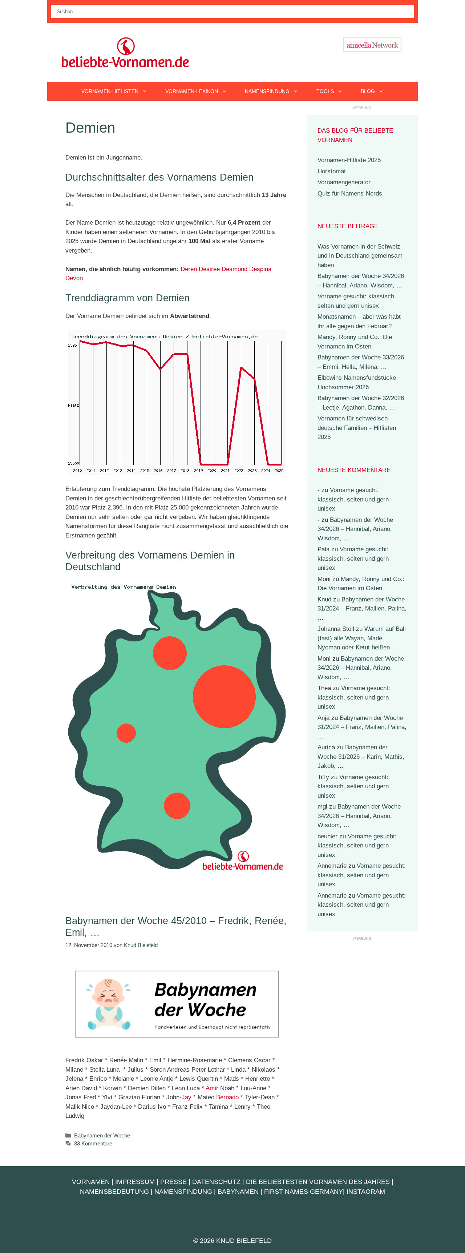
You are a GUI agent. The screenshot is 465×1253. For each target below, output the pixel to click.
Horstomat (332, 171)
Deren (189, 269)
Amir (212, 1088)
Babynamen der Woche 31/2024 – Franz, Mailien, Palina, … (362, 608)
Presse (173, 1181)
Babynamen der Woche (102, 1135)
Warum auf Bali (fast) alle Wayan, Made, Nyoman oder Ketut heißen (362, 638)
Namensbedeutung (114, 1191)
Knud (324, 599)
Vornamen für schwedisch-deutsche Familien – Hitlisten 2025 (357, 427)
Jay (186, 1097)
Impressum (135, 1181)
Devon (74, 278)
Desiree (209, 269)
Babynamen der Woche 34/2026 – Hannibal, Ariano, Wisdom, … (355, 529)
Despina (260, 269)
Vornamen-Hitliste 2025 (349, 160)
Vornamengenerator (344, 182)
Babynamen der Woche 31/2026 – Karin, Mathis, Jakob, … (361, 756)
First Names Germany (303, 1191)
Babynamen (238, 1191)
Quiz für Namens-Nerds (350, 193)
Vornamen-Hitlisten (109, 91)
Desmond (234, 269)
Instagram (366, 1191)
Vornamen (91, 1181)
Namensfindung (267, 91)
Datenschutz (216, 1181)
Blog (368, 91)
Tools (325, 91)
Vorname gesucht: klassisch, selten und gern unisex (353, 499)
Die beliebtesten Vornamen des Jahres (318, 1181)
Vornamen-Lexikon (191, 91)
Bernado (227, 1097)
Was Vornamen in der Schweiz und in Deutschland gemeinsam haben (360, 256)
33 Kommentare (93, 1143)
